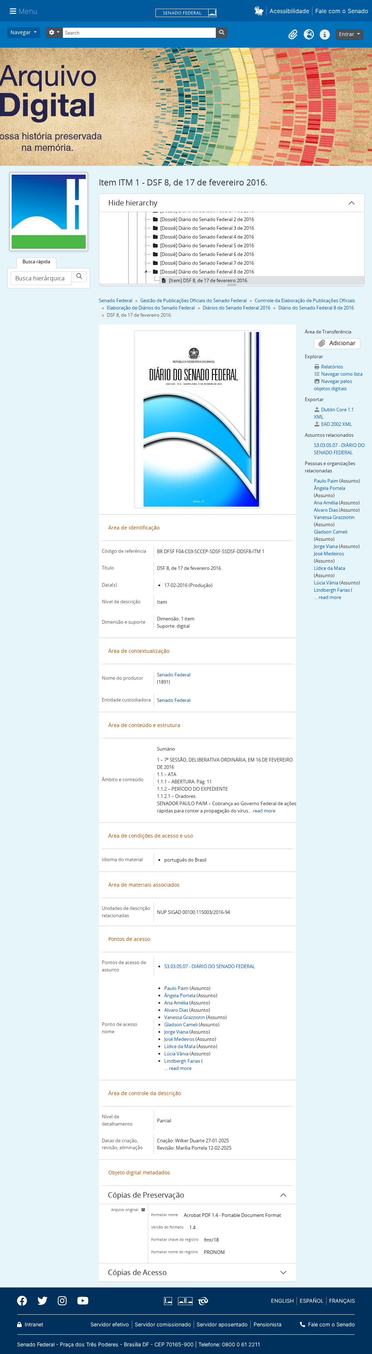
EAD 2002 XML (336, 424)
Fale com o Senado (341, 11)
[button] (260, 11)
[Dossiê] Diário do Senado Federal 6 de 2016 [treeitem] (207, 254)
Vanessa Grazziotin (184, 1017)
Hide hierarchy (132, 203)
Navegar (21, 32)
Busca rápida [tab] (36, 261)
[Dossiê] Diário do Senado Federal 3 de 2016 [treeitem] (207, 228)
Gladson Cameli (181, 1024)
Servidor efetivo (109, 1324)
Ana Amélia (176, 1002)
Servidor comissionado (163, 1324)
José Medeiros (179, 1039)
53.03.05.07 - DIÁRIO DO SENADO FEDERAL (209, 966)
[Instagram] (62, 1301)
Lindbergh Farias (182, 1061)
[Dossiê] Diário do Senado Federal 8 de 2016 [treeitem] (207, 271)
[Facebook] (24, 1301)
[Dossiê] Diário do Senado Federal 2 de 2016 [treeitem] (207, 219)
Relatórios (332, 366)
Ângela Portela (179, 995)
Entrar (347, 34)
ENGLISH (282, 1301)
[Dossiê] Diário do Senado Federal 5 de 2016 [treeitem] (207, 245)
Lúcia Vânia (176, 1053)
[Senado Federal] (186, 13)
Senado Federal (115, 300)
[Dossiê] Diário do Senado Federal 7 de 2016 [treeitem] (207, 263)
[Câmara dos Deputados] (169, 1301)
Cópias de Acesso (137, 1272)
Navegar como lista (342, 374)
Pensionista (267, 1324)
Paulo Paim (176, 988)
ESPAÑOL (312, 1301)
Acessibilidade (289, 11)
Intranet (33, 1324)
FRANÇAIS (342, 1301)
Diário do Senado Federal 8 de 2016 (316, 307)
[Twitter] (42, 1301)
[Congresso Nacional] (185, 1301)
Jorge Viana (176, 1032)
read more (264, 810)
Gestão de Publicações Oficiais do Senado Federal (193, 300)
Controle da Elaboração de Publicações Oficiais (305, 300)
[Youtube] (80, 1301)
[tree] (231, 248)
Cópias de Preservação (146, 1195)
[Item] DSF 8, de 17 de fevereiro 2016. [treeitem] (208, 280)
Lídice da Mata (179, 1046)
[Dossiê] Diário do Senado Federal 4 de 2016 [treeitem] (207, 236)
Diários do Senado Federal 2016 (236, 307)
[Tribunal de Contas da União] (201, 1301)
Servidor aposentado (222, 1324)
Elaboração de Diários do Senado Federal (151, 307)
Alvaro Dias (176, 1010)
